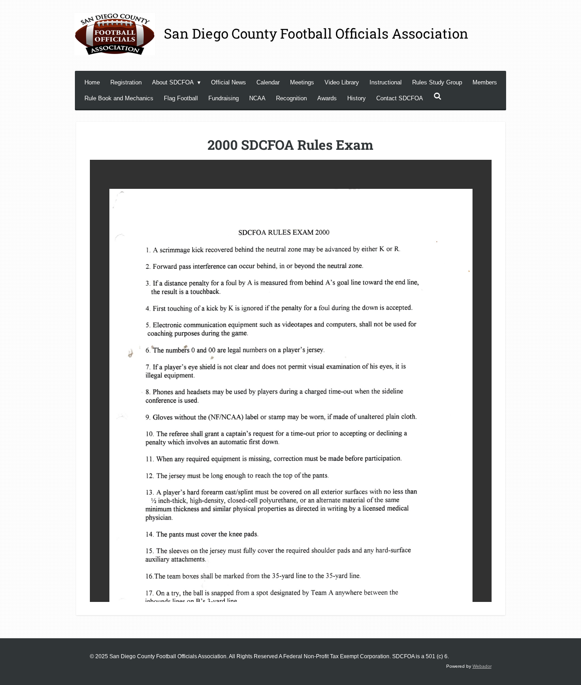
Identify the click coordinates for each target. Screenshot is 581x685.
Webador (482, 666)
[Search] (437, 96)
